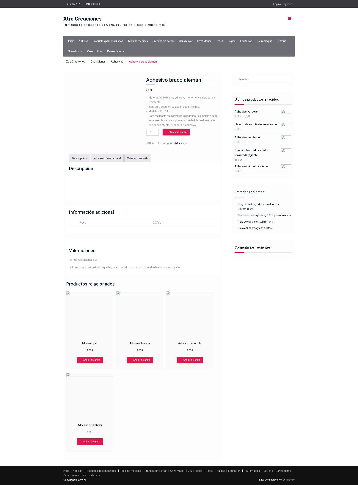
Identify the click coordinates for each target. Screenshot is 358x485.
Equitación (246, 41)
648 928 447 (73, 3)
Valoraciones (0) (137, 158)
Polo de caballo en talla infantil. (256, 221)
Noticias (83, 41)
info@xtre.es (93, 3)
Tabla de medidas (138, 41)
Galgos (231, 41)
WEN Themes (287, 479)
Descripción (79, 158)
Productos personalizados (108, 41)
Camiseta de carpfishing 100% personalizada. (264, 215)
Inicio (71, 41)
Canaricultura (95, 51)
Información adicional (107, 158)
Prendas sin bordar (163, 41)
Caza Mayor (186, 41)
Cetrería (281, 41)
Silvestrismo (75, 51)
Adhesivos (117, 61)
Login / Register (282, 4)
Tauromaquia (264, 41)
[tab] (79, 158)
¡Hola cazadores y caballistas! (255, 228)
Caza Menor (204, 41)
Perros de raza (115, 51)
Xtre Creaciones (82, 19)
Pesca (219, 41)
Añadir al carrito (178, 132)
